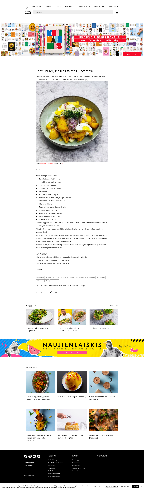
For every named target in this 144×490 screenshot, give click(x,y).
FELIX (47, 281)
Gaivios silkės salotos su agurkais (38, 329)
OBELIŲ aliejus (101, 277)
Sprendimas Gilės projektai (32, 479)
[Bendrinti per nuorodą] (51, 292)
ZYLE (53, 277)
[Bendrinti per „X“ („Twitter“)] (41, 292)
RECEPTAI (39, 285)
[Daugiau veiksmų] (107, 66)
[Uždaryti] (141, 486)
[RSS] (38, 456)
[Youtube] (34, 456)
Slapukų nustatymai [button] (112, 487)
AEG (58, 277)
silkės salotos (40, 281)
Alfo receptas (40, 277)
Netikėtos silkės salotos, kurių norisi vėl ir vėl (70, 329)
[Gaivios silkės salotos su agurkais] (40, 317)
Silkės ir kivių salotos (100, 328)
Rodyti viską (114, 305)
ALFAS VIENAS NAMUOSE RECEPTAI (55, 285)
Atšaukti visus (125, 487)
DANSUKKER (64, 277)
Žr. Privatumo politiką (68, 488)
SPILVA (72, 277)
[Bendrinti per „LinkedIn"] (46, 292)
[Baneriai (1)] (72, 39)
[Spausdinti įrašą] (56, 292)
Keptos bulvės (55, 281)
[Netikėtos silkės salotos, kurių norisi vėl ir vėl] (72, 317)
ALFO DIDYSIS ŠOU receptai (77, 285)
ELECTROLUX (91, 277)
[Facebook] (25, 456)
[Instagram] (30, 456)
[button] (117, 12)
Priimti (136, 487)
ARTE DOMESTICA (80, 277)
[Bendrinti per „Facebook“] (37, 292)
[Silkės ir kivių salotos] (104, 317)
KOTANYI (48, 277)
